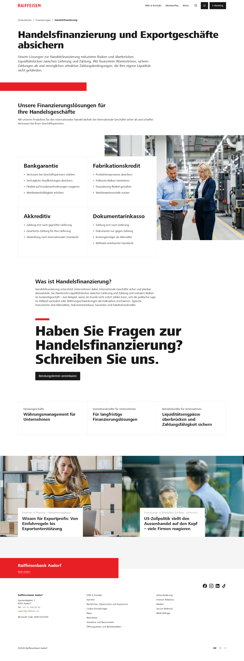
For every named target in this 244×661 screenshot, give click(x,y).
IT (225, 648)
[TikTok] (224, 586)
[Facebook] (205, 586)
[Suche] (196, 5)
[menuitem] (153, 5)
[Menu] (204, 5)
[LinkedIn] (217, 586)
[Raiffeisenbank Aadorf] (29, 5)
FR (220, 648)
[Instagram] (211, 586)
